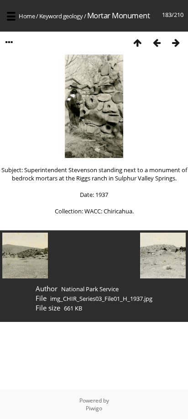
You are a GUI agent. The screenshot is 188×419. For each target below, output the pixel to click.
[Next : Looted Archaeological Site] (175, 42)
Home (27, 16)
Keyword (50, 16)
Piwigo (94, 408)
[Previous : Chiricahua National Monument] (156, 42)
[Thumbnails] (137, 42)
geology (73, 16)
